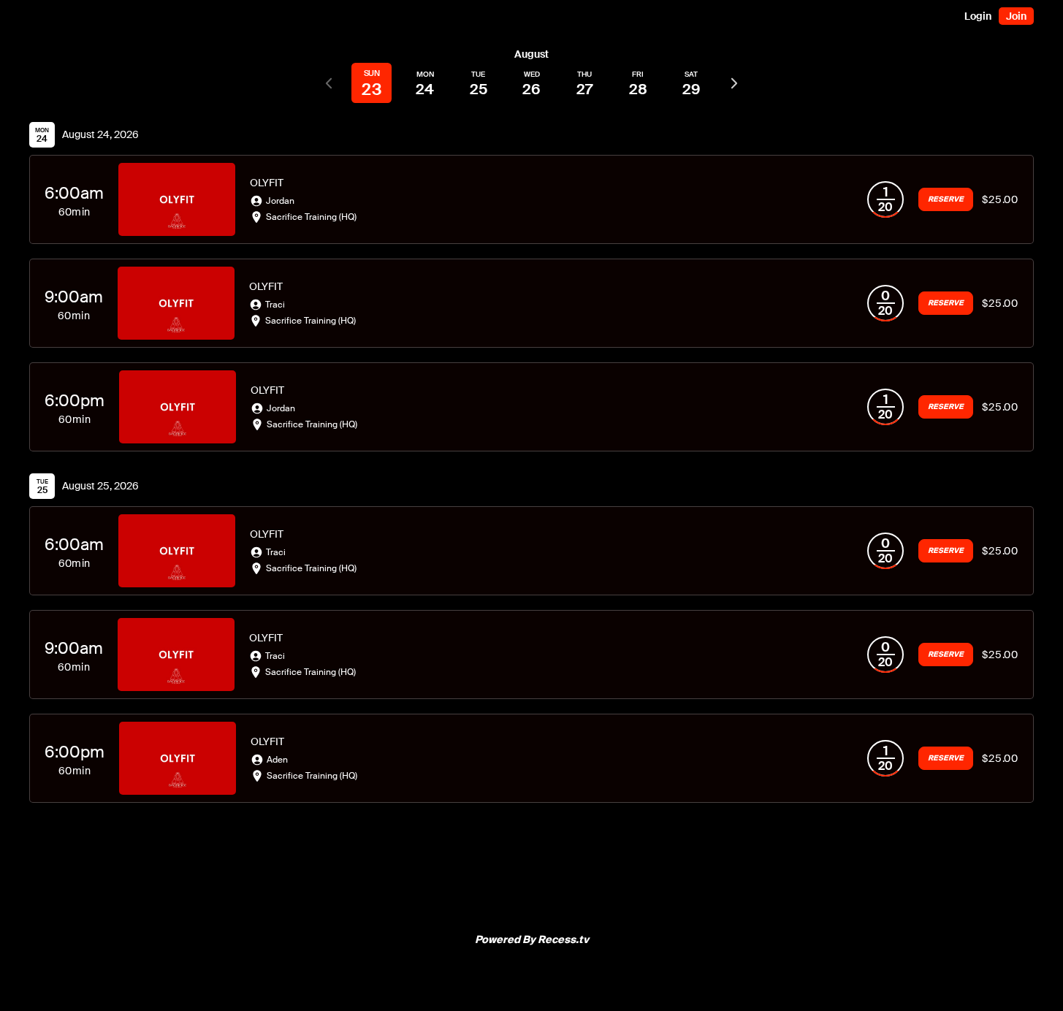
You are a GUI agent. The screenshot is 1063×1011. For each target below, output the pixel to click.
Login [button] (977, 16)
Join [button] (1016, 16)
